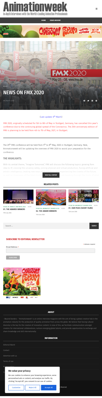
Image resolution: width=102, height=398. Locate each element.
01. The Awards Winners (14, 209)
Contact (6, 350)
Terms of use (8, 361)
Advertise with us (10, 356)
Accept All (49, 388)
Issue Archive (55, 20)
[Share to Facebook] (84, 100)
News (5, 86)
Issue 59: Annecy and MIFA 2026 (14, 206)
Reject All (32, 388)
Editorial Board (9, 345)
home (43, 20)
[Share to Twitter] (88, 100)
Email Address (12, 247)
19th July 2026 (7, 213)
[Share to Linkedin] (92, 100)
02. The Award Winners (46, 211)
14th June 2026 (40, 214)
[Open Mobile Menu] (96, 8)
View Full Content (51, 175)
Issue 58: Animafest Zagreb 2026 (47, 208)
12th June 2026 (73, 211)
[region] (32, 380)
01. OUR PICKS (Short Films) (81, 208)
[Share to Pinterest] (96, 100)
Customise (16, 388)
